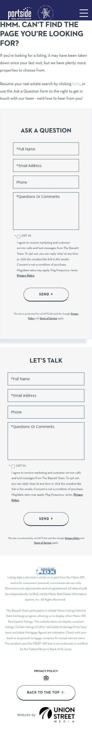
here (76, 84)
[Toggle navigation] (83, 13)
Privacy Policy (25, 276)
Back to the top (43, 693)
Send (44, 294)
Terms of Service (48, 318)
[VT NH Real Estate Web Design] (57, 714)
